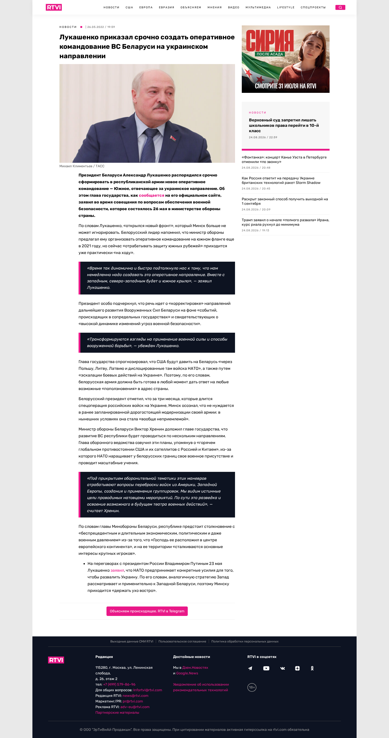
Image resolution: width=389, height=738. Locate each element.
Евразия (166, 7)
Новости (112, 7)
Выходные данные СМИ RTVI (131, 641)
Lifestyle (286, 7)
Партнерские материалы (117, 712)
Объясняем (191, 7)
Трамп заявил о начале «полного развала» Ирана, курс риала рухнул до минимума (285, 222)
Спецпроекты (313, 7)
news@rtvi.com (135, 695)
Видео (234, 7)
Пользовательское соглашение (182, 641)
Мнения (215, 7)
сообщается (151, 195)
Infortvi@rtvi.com (147, 690)
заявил (117, 570)
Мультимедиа (258, 7)
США (129, 7)
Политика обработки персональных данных (245, 641)
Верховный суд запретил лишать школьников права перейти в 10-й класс (284, 125)
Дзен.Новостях (195, 667)
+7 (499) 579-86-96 (119, 684)
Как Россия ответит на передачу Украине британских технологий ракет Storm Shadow (281, 180)
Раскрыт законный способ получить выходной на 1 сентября (285, 201)
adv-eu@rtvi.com (134, 707)
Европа (146, 7)
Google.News (187, 673)
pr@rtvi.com (133, 701)
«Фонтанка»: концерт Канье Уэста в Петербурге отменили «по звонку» (284, 159)
